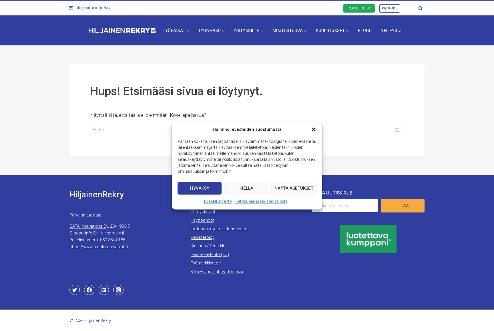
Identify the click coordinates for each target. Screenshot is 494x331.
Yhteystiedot (203, 211)
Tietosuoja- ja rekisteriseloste (261, 201)
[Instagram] (118, 290)
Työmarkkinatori (206, 263)
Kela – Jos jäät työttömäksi (217, 271)
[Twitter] (74, 290)
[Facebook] (89, 290)
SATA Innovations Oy (88, 226)
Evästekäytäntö (218, 201)
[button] (313, 129)
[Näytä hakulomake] (420, 8)
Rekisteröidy (359, 8)
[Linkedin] (104, 290)
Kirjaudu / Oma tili (207, 245)
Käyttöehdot (202, 220)
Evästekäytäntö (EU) (210, 254)
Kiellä (246, 188)
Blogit (365, 30)
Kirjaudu (390, 8)
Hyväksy (199, 188)
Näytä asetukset (293, 188)
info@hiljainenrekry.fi (104, 233)
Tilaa (403, 205)
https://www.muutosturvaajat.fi (98, 246)
